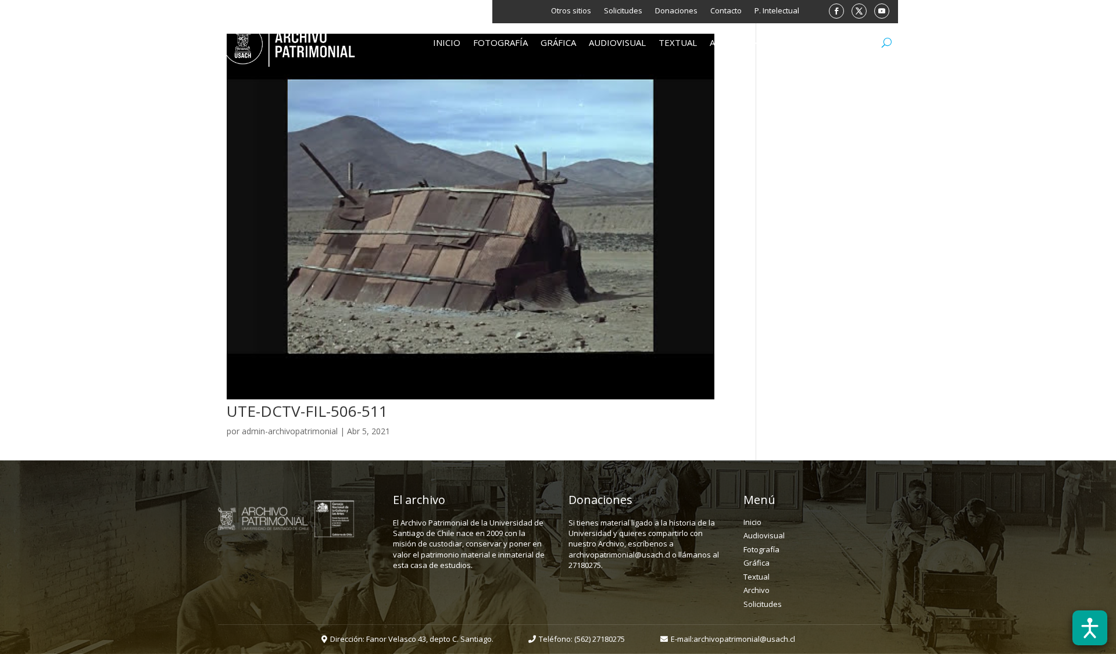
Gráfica (558, 43)
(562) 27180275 (599, 639)
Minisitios (840, 43)
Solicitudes (623, 11)
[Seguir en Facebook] (836, 11)
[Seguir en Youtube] (881, 11)
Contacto (726, 11)
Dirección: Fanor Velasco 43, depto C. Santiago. (411, 639)
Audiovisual (617, 43)
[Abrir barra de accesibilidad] (1089, 627)
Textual (678, 43)
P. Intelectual (776, 11)
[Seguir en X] (859, 11)
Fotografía (500, 43)
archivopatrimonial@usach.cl (744, 639)
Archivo (729, 43)
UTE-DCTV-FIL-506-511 (307, 411)
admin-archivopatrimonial (290, 431)
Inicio (446, 43)
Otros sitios (571, 11)
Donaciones (676, 11)
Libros (787, 43)
